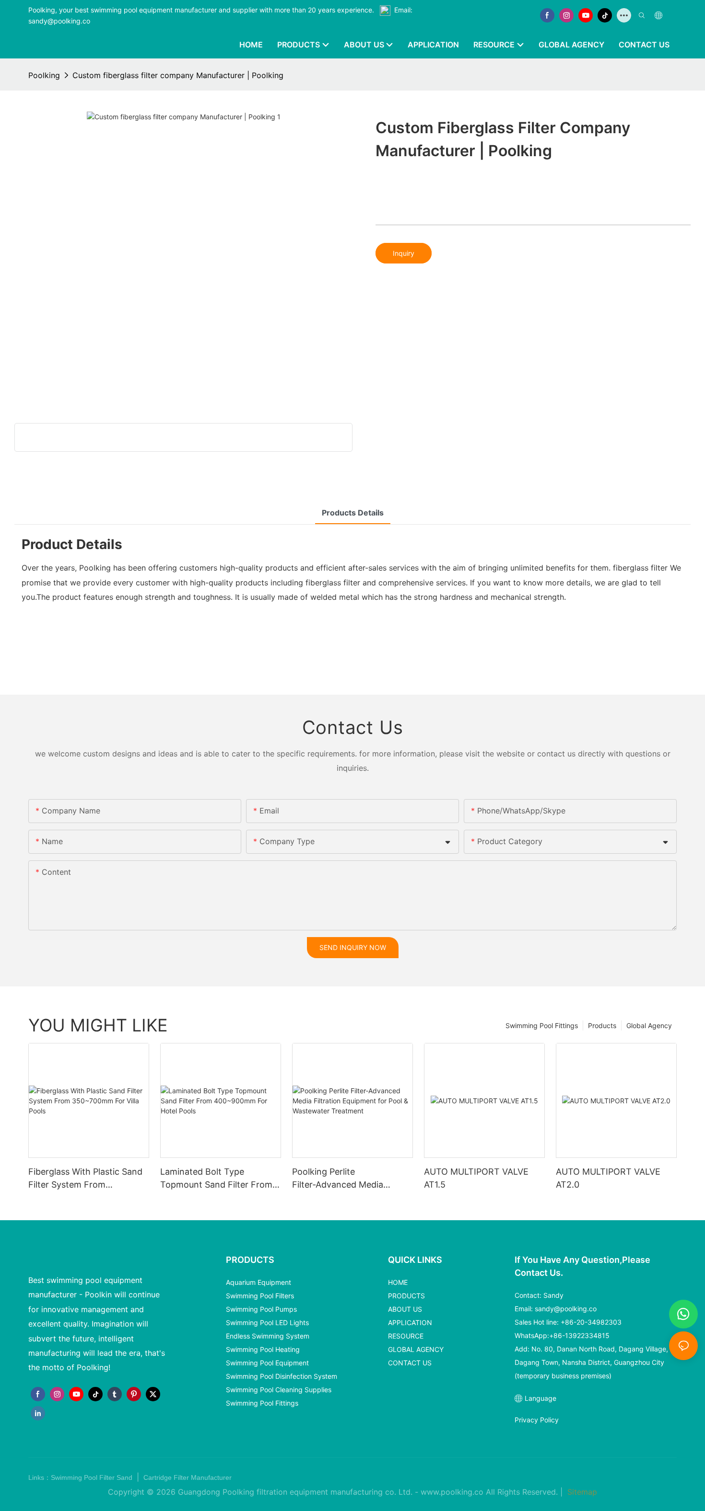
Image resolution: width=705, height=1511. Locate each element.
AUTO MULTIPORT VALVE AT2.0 (608, 1178)
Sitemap (581, 1492)
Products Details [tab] (353, 512)
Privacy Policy (537, 1420)
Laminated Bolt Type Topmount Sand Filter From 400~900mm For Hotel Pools (219, 1179)
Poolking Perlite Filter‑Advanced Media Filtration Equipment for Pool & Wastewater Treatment (350, 1179)
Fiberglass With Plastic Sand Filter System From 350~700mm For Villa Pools (85, 1179)
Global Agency (649, 1025)
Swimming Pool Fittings (541, 1025)
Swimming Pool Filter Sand (92, 1477)
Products (602, 1025)
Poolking (44, 75)
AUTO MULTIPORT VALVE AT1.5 (476, 1178)
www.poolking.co (452, 1492)
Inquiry (403, 253)
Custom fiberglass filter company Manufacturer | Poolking (177, 75)
